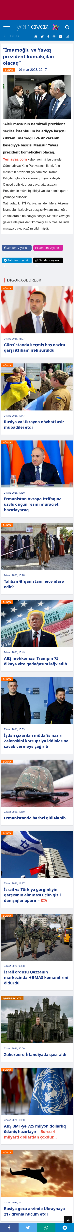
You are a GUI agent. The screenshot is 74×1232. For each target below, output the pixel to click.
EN (12, 36)
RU (5, 36)
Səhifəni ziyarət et (15, 250)
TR (17, 36)
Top (68, 1220)
